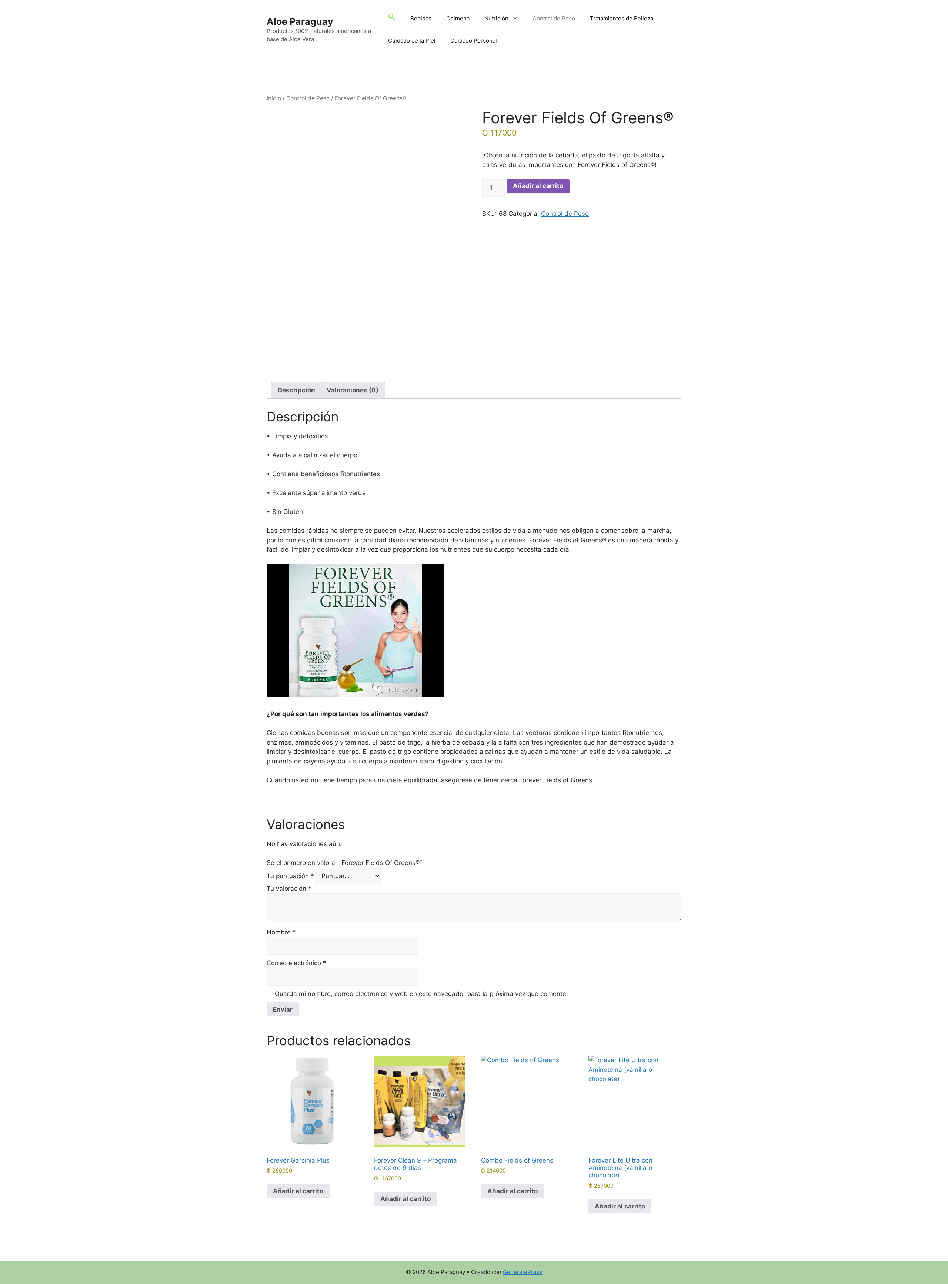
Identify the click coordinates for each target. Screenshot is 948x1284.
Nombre (281, 932)
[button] (392, 18)
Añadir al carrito (538, 186)
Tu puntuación (290, 876)
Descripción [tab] (296, 390)
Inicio (274, 98)
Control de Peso (554, 18)
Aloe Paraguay (300, 21)
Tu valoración (289, 888)
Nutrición (496, 18)
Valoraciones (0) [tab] (352, 390)
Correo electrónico (296, 963)
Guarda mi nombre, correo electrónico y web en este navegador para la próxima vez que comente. (421, 993)
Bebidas (420, 18)
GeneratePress (523, 1271)
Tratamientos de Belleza (621, 18)
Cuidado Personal (473, 40)
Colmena (458, 18)
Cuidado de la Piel (411, 40)
